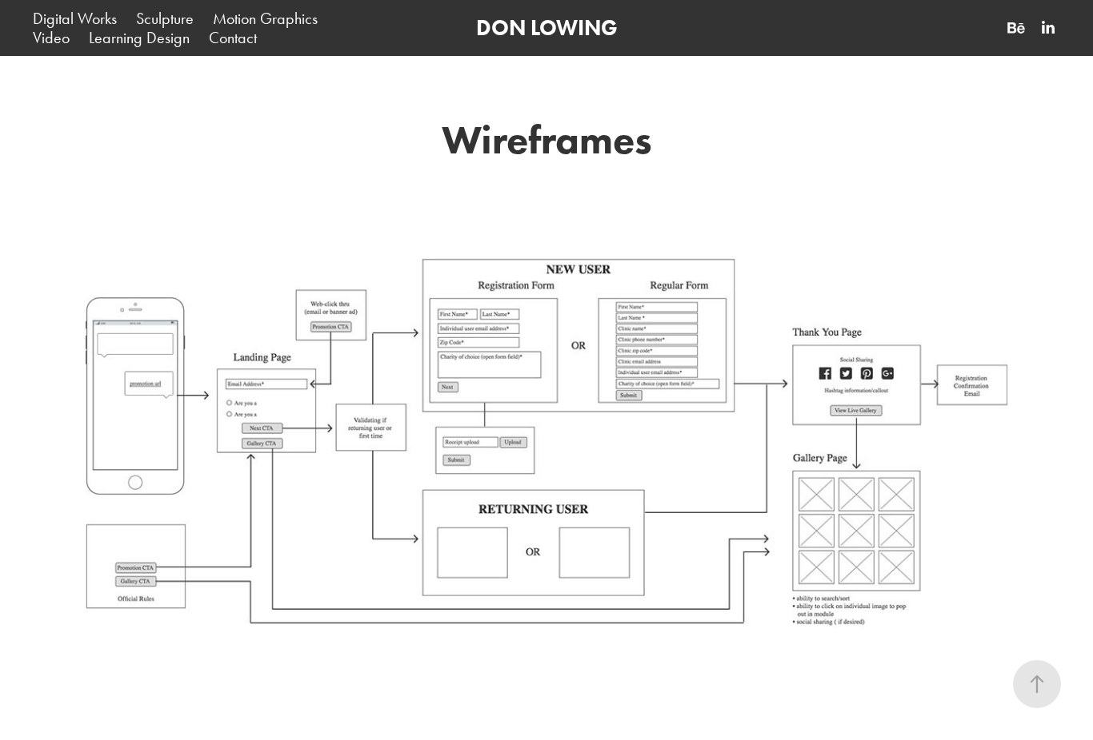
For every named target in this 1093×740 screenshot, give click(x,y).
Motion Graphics (265, 18)
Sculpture (165, 18)
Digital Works (75, 18)
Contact (233, 37)
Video (51, 37)
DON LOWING (547, 27)
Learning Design (139, 37)
